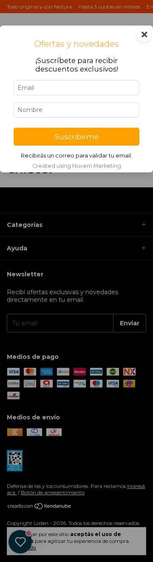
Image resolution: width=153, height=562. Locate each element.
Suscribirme (77, 136)
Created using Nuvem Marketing (76, 166)
